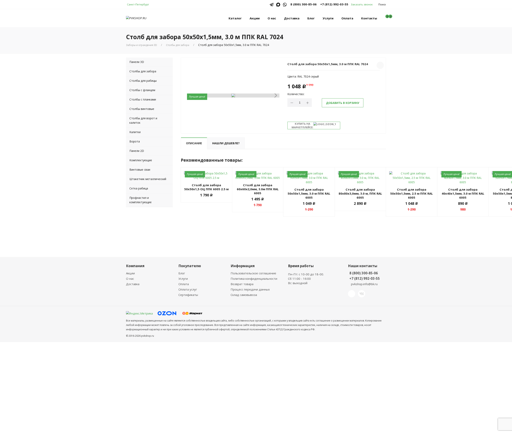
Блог (311, 18)
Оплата (347, 18)
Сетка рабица (138, 188)
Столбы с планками (142, 99)
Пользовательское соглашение (253, 273)
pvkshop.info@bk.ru (364, 284)
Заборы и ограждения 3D (141, 45)
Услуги (328, 18)
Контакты (369, 18)
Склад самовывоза (244, 295)
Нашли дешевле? (226, 143)
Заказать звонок (362, 4)
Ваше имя (223, 348)
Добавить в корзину (342, 103)
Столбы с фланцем (142, 90)
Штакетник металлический (147, 179)
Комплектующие (140, 160)
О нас (272, 18)
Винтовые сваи (139, 169)
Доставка (291, 18)
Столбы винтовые (141, 109)
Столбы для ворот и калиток (143, 120)
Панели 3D (136, 62)
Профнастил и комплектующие (140, 200)
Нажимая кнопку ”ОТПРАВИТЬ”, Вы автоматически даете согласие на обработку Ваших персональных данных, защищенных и (255, 387)
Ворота (134, 141)
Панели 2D (136, 151)
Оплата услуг (187, 289)
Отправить (230, 403)
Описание (194, 143)
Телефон (222, 363)
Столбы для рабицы (143, 81)
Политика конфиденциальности (254, 279)
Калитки (135, 132)
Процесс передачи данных (250, 289)
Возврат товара (242, 284)
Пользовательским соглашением (256, 390)
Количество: (295, 94)
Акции (255, 18)
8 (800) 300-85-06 (363, 273)
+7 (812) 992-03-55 (334, 4)
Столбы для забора (177, 45)
